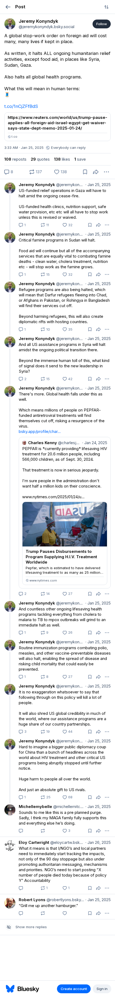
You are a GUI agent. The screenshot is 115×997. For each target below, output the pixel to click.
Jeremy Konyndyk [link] (37, 184)
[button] (7, 6)
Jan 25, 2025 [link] (98, 184)
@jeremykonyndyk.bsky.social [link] (69, 184)
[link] (10, 23)
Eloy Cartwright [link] (34, 842)
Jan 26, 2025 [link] (98, 842)
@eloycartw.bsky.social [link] (66, 842)
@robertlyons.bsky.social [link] (64, 899)
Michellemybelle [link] (35, 806)
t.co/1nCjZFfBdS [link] (21, 106)
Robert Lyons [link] (32, 899)
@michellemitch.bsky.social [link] (68, 806)
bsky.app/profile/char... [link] (40, 431)
